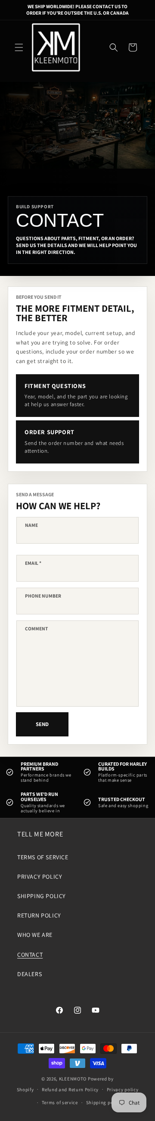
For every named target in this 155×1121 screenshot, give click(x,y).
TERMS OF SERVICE (42, 857)
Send (42, 724)
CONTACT (30, 954)
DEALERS (29, 974)
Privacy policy (123, 1090)
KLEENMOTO (73, 1079)
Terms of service (60, 1102)
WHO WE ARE (35, 935)
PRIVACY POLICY (39, 876)
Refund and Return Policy (70, 1090)
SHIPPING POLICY (41, 896)
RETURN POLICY (39, 915)
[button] (18, 47)
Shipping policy (104, 1102)
